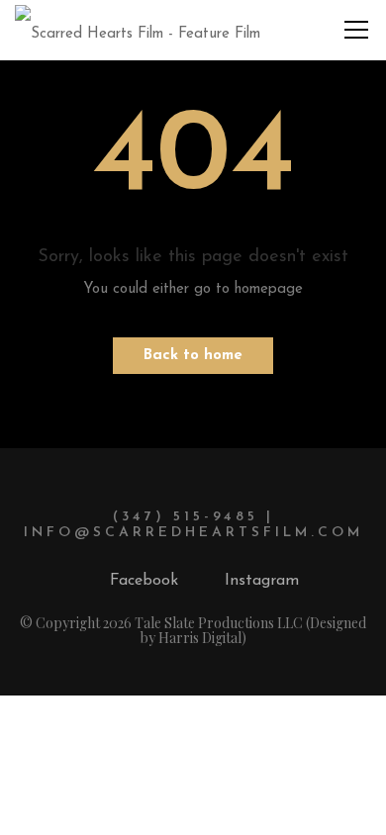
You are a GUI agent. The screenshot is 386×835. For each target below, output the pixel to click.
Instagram (262, 581)
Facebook (144, 581)
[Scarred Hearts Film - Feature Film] (137, 29)
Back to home (193, 355)
